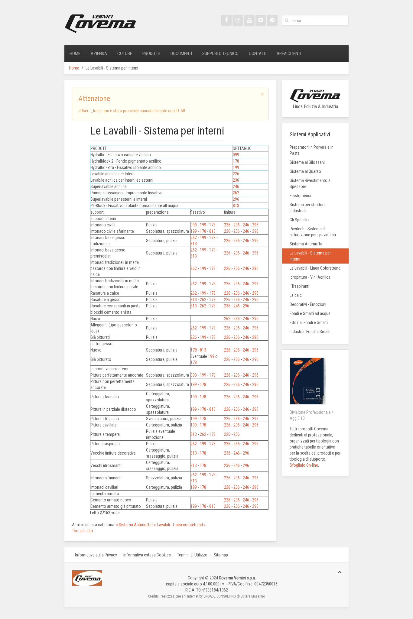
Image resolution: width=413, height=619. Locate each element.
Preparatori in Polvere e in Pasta (311, 150)
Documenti (181, 53)
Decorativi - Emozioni (308, 304)
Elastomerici (300, 195)
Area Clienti (289, 53)
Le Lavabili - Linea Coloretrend (315, 268)
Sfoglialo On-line (304, 465)
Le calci (296, 295)
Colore (124, 53)
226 (236, 173)
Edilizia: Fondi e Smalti (309, 322)
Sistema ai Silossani (307, 162)
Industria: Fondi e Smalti (310, 331)
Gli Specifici (299, 219)
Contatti (257, 53)
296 (236, 199)
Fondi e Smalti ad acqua (310, 313)
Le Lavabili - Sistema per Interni (310, 256)
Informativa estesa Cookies (147, 555)
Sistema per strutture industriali (308, 207)
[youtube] (249, 20)
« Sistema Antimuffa (134, 524)
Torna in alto (82, 530)
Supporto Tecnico (220, 53)
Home (75, 53)
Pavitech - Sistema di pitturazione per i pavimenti (313, 231)
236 (236, 180)
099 (236, 154)
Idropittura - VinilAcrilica (310, 277)
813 (236, 205)
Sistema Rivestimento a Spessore (310, 183)
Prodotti (151, 53)
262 (236, 192)
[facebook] (226, 20)
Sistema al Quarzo (305, 171)
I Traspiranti (299, 286)
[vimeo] (260, 20)
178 (236, 161)
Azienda (99, 53)
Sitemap (221, 555)
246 (236, 186)
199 (236, 167)
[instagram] (238, 20)
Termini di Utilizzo (192, 555)
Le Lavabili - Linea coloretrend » (179, 524)
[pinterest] (272, 20)
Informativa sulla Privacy (96, 555)
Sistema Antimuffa (306, 243)
